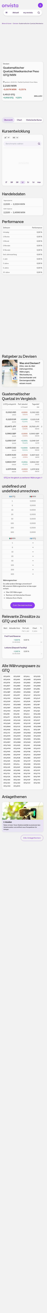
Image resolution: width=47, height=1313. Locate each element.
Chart (19, 120)
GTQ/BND (16, 692)
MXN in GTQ (38, 96)
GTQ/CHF (27, 761)
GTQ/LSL (27, 730)
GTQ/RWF (37, 755)
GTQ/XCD (37, 748)
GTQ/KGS (6, 730)
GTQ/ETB (6, 683)
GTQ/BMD (37, 686)
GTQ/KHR (6, 720)
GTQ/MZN (16, 739)
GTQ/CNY (37, 695)
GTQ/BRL (37, 689)
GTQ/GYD (16, 708)
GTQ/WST (37, 758)
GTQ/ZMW (37, 726)
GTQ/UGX (6, 780)
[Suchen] (39, 143)
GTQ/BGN (27, 692)
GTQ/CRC (6, 698)
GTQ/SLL (16, 764)
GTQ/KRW (7, 770)
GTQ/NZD (16, 745)
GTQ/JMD (37, 714)
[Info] (6, 137)
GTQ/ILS (26, 714)
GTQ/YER (16, 717)
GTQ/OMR (27, 748)
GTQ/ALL (27, 676)
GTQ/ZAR (27, 767)
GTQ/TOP (27, 773)
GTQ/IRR (6, 714)
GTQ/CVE (27, 720)
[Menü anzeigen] (6, 12)
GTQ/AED (27, 698)
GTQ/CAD (16, 720)
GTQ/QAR (6, 723)
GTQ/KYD (37, 717)
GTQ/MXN (27, 739)
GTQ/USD (16, 783)
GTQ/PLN (27, 755)
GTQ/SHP (16, 767)
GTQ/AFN (6, 676)
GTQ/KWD (27, 726)
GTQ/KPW (7, 748)
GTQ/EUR (27, 701)
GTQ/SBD (27, 758)
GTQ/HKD (6, 711)
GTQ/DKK (16, 698)
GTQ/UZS (6, 783)
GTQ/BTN (6, 689)
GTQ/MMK (17, 742)
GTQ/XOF (6, 695)
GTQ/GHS (27, 705)
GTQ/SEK (16, 761)
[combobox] (22, 143)
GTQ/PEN (6, 755)
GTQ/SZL (27, 770)
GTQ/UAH (16, 780)
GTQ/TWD (7, 745)
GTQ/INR (16, 711)
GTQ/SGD (27, 764)
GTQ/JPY (6, 717)
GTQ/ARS (16, 679)
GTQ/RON (6, 758)
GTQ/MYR (6, 736)
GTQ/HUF (27, 780)
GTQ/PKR (6, 752)
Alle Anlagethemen (32, 838)
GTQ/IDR (27, 711)
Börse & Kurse (6, 23)
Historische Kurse (34, 120)
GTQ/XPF (16, 695)
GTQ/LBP (37, 730)
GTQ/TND (16, 777)
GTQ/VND (6, 786)
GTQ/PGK (27, 752)
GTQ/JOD (27, 717)
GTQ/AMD (27, 679)
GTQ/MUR (37, 736)
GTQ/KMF (37, 723)
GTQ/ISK (16, 714)
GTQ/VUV (27, 783)
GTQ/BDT (6, 686)
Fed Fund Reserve (12, 636)
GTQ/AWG (37, 679)
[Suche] (38, 12)
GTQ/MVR (16, 736)
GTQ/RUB (16, 758)
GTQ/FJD (6, 705)
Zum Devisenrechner (22, 605)
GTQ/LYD (6, 733)
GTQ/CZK (6, 777)
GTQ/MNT (6, 742)
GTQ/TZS (6, 773)
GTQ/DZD (37, 676)
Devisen (15, 23)
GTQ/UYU (37, 780)
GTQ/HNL (37, 708)
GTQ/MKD (6, 739)
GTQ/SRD (16, 770)
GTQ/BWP (27, 689)
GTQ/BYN (16, 786)
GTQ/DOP (6, 701)
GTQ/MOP (16, 733)
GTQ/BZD (27, 686)
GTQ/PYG (37, 752)
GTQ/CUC (16, 726)
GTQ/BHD (37, 683)
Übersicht (8, 120)
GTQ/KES (16, 723)
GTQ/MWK (37, 733)
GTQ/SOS (37, 764)
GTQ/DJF (37, 698)
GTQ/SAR (6, 761)
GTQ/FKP (37, 701)
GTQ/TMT (37, 777)
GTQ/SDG (37, 767)
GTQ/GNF (6, 708)
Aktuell (16, 12)
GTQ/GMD (17, 705)
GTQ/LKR (6, 767)
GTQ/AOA (6, 679)
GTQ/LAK (16, 730)
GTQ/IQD (37, 711)
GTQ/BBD (16, 686)
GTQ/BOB (16, 689)
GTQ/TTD (37, 773)
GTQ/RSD (37, 761)
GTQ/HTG (27, 708)
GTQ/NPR (37, 742)
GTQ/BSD (27, 683)
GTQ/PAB (16, 752)
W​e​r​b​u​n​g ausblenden (31, 41)
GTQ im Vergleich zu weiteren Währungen (22, 477)
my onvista (28, 12)
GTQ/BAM (6, 726)
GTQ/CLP (27, 695)
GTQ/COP (27, 723)
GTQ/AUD (16, 683)
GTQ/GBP (6, 692)
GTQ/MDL (37, 739)
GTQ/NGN (37, 745)
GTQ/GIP (37, 705)
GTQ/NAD (27, 742)
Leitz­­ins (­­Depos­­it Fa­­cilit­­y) (15, 647)
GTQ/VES (37, 783)
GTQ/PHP (16, 755)
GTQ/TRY (27, 777)
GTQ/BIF (37, 692)
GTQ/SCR (6, 764)
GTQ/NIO (27, 745)
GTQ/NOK (16, 748)
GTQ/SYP (37, 770)
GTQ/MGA (27, 733)
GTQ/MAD (27, 736)
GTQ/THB (16, 773)
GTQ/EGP (16, 676)
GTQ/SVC (16, 701)
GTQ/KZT (37, 720)
